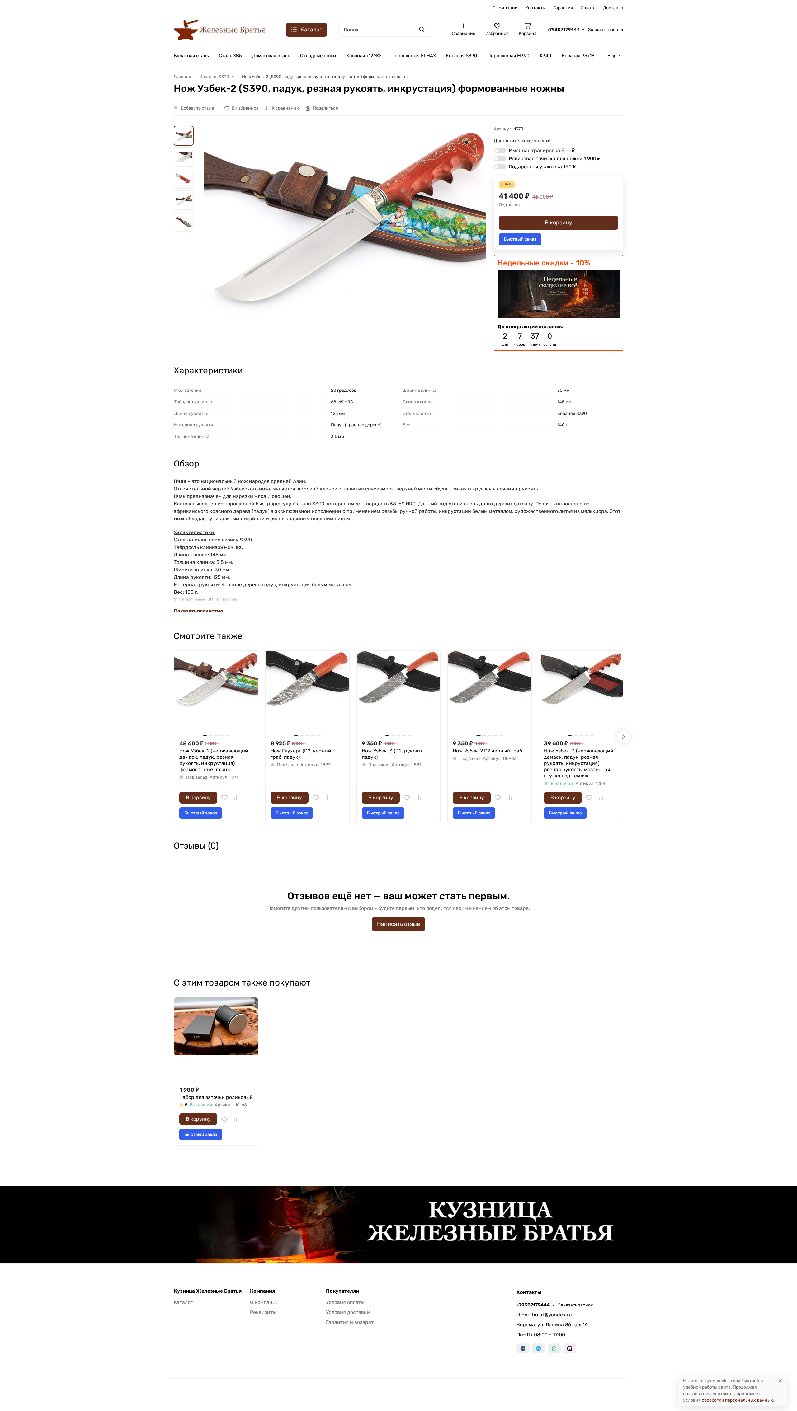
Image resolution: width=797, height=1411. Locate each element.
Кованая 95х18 (578, 56)
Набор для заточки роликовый (216, 1097)
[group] (345, 220)
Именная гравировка (542, 150)
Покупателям (342, 1291)
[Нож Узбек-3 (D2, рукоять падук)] (399, 692)
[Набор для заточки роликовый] (216, 1039)
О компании (505, 8)
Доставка (613, 8)
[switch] (500, 150)
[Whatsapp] (554, 1348)
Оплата (588, 8)
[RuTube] (569, 1348)
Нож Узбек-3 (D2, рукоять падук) (392, 754)
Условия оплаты (345, 1302)
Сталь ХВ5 (230, 56)
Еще (611, 56)
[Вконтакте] (523, 1348)
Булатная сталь (191, 56)
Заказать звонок (605, 29)
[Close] (780, 1380)
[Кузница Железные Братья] (220, 29)
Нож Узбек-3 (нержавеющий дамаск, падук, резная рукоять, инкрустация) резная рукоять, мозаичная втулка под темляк (578, 763)
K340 (545, 56)
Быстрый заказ (520, 239)
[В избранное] (224, 798)
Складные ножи (318, 56)
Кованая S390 (461, 56)
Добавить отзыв (197, 108)
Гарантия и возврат (350, 1322)
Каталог (183, 1302)
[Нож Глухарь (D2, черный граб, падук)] (307, 692)
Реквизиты (263, 1312)
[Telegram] (538, 1348)
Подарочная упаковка (542, 167)
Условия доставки (348, 1312)
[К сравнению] (236, 798)
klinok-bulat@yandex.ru (544, 1315)
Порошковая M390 (509, 56)
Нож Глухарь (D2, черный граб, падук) (301, 754)
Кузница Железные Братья (208, 1291)
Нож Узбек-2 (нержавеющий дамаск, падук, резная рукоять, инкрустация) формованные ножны (213, 760)
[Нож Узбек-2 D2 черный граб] (489, 692)
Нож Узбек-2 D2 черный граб (487, 751)
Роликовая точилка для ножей (554, 159)
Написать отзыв (398, 924)
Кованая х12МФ (363, 56)
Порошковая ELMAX (413, 56)
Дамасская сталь (271, 56)
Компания (262, 1291)
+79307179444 (563, 29)
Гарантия (563, 8)
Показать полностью (198, 611)
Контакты (535, 8)
